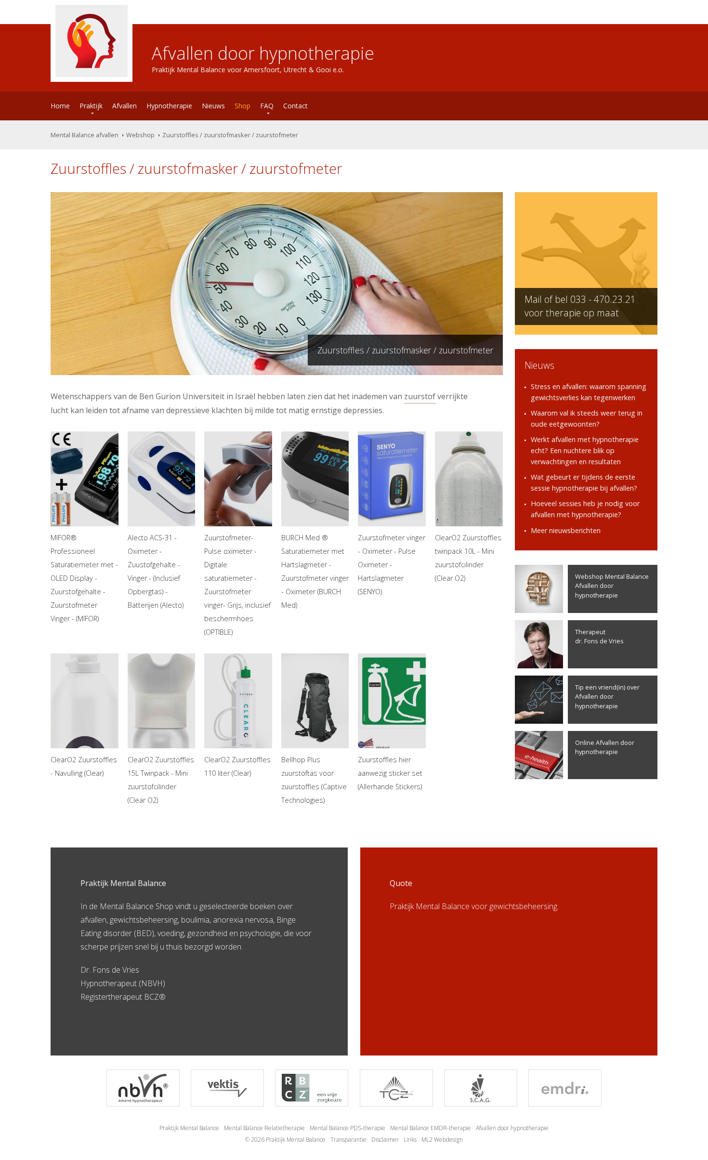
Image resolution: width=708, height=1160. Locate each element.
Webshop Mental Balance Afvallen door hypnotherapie (612, 585)
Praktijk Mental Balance (189, 1128)
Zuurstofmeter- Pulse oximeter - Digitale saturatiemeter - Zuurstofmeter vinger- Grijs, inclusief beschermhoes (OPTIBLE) (237, 585)
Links (410, 1139)
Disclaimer (385, 1139)
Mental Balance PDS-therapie (347, 1128)
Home (60, 105)
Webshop (140, 134)
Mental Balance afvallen (84, 134)
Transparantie (348, 1139)
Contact (295, 105)
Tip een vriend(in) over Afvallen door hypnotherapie (607, 696)
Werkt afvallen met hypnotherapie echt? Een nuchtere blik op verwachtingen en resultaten (585, 450)
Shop (242, 105)
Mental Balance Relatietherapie (264, 1128)
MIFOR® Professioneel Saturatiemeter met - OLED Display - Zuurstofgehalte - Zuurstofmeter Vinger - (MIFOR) (84, 578)
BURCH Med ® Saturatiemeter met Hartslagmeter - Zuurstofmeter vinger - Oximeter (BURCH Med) (315, 571)
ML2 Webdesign (442, 1139)
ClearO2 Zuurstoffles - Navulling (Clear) (84, 766)
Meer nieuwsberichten (566, 530)
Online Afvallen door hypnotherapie (604, 747)
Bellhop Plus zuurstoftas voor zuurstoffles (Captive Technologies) (314, 780)
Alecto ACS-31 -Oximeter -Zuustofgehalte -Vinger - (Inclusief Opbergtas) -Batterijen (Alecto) (156, 571)
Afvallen (124, 105)
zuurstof (419, 396)
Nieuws (213, 105)
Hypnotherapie (169, 105)
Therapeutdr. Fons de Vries (599, 636)
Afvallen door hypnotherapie (512, 1128)
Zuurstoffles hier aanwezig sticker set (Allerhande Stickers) (390, 773)
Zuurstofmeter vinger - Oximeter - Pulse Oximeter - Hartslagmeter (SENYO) (391, 564)
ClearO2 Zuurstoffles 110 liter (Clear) (237, 766)
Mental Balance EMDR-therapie (430, 1128)
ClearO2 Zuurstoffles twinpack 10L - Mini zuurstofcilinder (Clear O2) (468, 558)
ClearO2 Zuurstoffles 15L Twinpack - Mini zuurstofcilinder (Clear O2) (161, 780)
